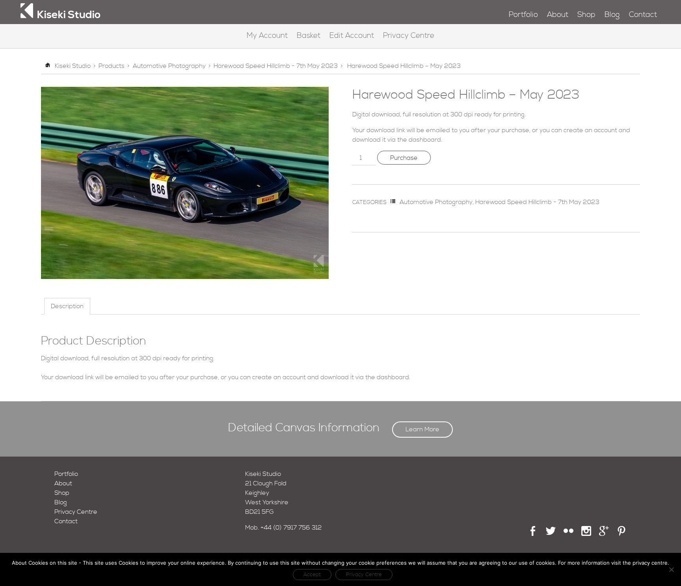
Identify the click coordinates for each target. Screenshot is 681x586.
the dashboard (419, 140)
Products (112, 66)
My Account (267, 36)
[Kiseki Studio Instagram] (586, 534)
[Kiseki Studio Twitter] (551, 534)
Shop (586, 15)
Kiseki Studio (73, 66)
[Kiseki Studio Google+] (604, 534)
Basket (308, 36)
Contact (643, 15)
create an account (590, 130)
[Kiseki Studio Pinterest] (622, 534)
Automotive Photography (169, 66)
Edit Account (351, 36)
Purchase (404, 158)
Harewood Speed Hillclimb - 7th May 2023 (276, 66)
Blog (612, 15)
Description (67, 306)
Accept (312, 574)
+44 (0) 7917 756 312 (291, 528)
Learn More (422, 429)
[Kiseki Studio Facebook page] (533, 534)
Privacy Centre (408, 36)
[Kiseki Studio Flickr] (568, 534)
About (557, 15)
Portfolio (523, 15)
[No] (671, 569)
